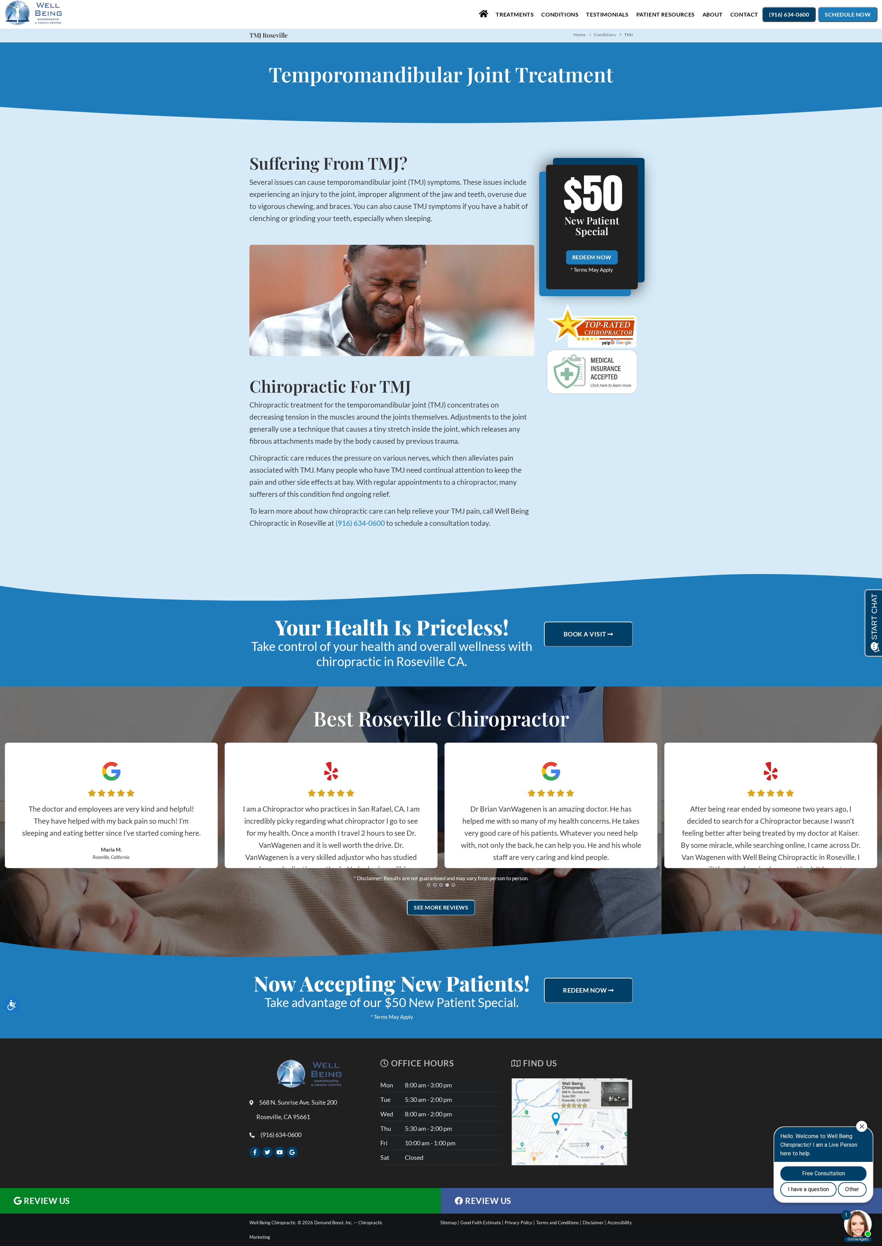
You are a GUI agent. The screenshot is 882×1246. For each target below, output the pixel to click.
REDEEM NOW (592, 257)
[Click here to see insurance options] (591, 371)
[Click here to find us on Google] (292, 1152)
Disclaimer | (594, 1222)
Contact (744, 14)
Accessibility (619, 1222)
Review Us (46, 1201)
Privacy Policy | (520, 1222)
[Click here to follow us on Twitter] (267, 1152)
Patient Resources (665, 14)
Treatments (515, 14)
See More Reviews (441, 907)
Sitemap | (449, 1222)
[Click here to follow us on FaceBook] (254, 1152)
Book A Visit (586, 634)
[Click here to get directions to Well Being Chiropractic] (572, 1163)
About (712, 14)
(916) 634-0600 (789, 14)
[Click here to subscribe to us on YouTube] (279, 1152)
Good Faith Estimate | (481, 1222)
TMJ (628, 34)
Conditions (559, 14)
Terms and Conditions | (558, 1222)
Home (579, 34)
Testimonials (607, 14)
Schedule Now (848, 14)
